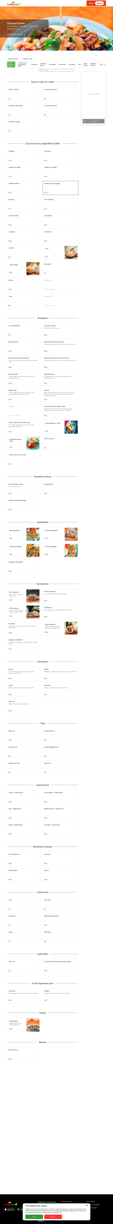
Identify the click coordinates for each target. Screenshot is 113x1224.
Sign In (91, 3)
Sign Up (99, 3)
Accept (34, 1217)
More (101, 64)
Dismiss (53, 1217)
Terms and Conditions (93, 1204)
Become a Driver (67, 1201)
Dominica (41, 1221)
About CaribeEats (91, 1208)
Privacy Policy (90, 1201)
